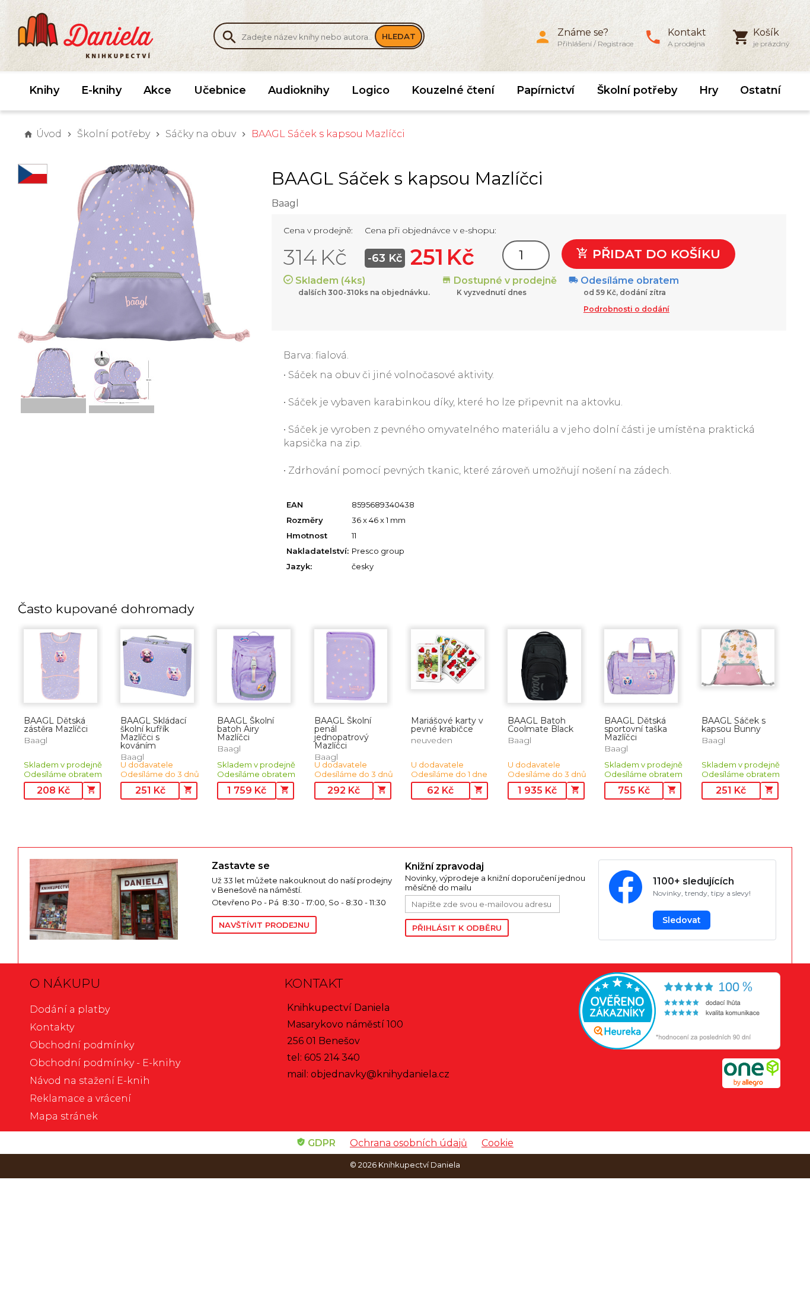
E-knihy (101, 90)
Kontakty (52, 1027)
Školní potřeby (637, 90)
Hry (708, 90)
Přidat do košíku (654, 253)
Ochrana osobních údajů (408, 1143)
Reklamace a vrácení (80, 1098)
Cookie (497, 1143)
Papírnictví (545, 90)
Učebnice (220, 90)
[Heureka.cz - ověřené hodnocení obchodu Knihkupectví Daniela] (659, 1012)
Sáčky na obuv (200, 133)
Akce (157, 90)
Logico (371, 90)
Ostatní (760, 90)
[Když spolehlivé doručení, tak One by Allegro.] (751, 1084)
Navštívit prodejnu (264, 925)
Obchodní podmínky (82, 1045)
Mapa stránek (64, 1116)
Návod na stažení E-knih (90, 1080)
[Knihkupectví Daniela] (92, 35)
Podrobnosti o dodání (626, 309)
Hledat (399, 36)
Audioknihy (298, 90)
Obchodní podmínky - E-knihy (105, 1062)
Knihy (44, 90)
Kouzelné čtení (453, 90)
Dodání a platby (70, 1009)
